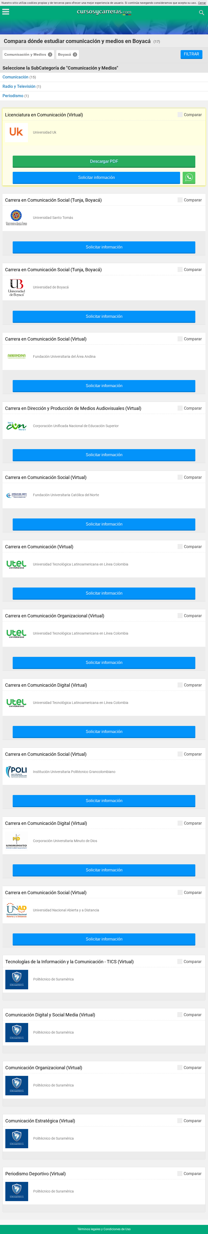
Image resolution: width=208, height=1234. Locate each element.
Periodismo (13, 95)
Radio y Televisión (20, 86)
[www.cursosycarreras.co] (104, 12)
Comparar (193, 114)
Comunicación (16, 77)
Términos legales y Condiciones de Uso (104, 1229)
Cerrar (202, 3)
